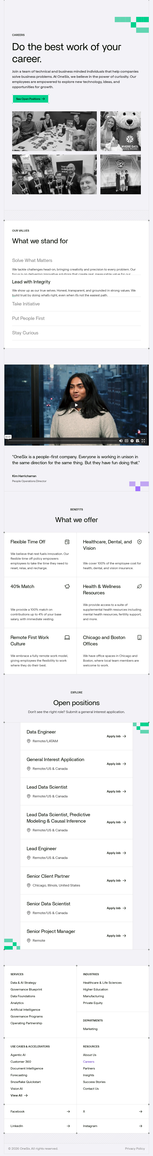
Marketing (90, 1026)
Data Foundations (23, 993)
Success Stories (94, 1079)
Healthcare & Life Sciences (102, 980)
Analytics (17, 1000)
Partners (89, 1065)
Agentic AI (18, 1052)
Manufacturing (93, 993)
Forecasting (19, 1072)
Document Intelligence (27, 1065)
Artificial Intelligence (25, 1007)
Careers (88, 1059)
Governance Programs (27, 1013)
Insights (88, 1072)
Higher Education (95, 987)
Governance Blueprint (26, 987)
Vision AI (17, 1086)
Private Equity (93, 1000)
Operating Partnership (26, 1020)
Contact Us (91, 1086)
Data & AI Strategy (23, 980)
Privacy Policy (135, 1146)
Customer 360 (21, 1059)
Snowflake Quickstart (26, 1079)
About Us (89, 1052)
